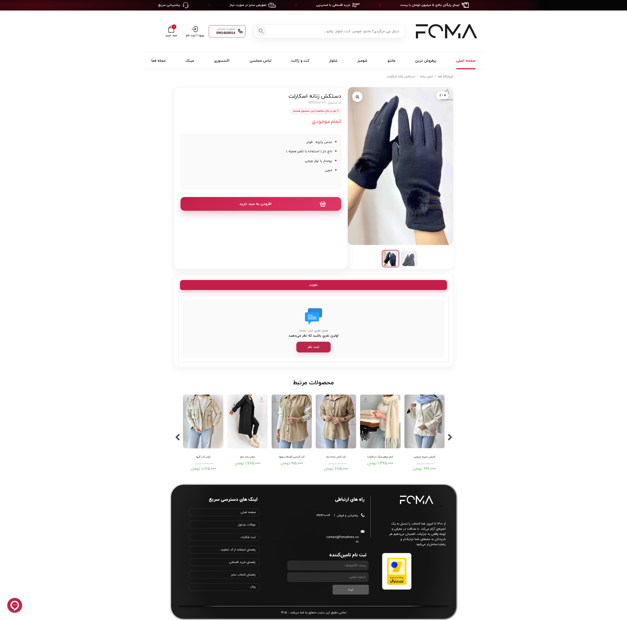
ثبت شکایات (248, 537)
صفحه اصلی (466, 60)
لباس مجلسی (260, 60)
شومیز (362, 60)
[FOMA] (445, 31)
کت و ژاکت (300, 60)
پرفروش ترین (425, 60)
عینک (189, 60)
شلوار (333, 60)
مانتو (391, 60)
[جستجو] (261, 31)
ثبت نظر (313, 347)
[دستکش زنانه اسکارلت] (400, 166)
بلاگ (253, 587)
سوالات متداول (247, 524)
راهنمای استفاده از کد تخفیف (238, 549)
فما (302, 613)
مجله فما (158, 60)
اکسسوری (221, 60)
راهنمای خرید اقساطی (242, 562)
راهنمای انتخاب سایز (243, 574)
